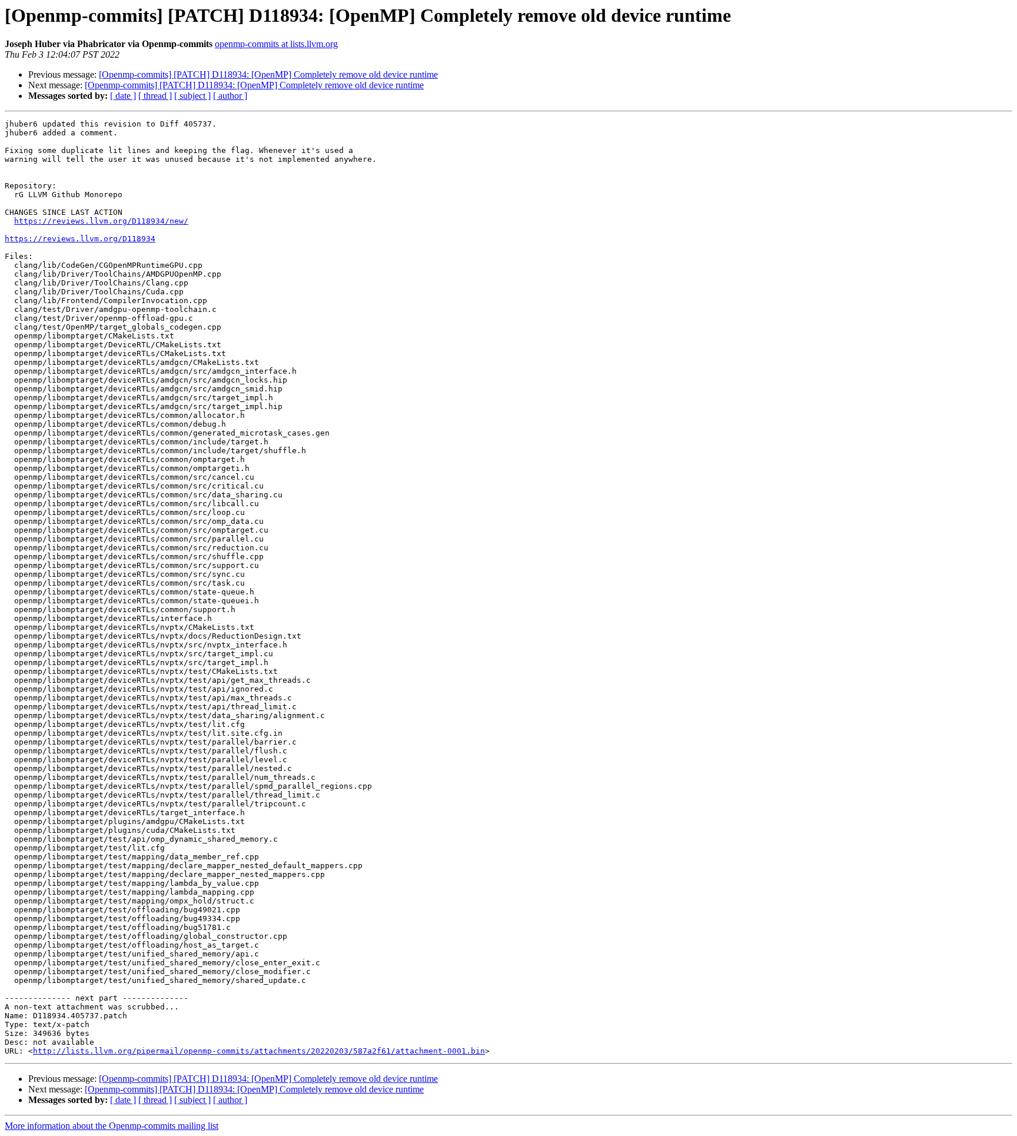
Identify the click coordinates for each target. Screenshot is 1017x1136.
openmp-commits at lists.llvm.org (276, 44)
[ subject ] (192, 96)
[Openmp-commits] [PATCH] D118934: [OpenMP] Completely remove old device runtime (268, 74)
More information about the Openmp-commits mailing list (111, 1126)
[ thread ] (155, 96)
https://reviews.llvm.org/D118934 (80, 238)
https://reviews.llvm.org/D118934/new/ (101, 221)
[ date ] (123, 96)
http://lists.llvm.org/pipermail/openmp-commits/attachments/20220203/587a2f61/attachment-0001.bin (259, 1051)
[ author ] (230, 96)
